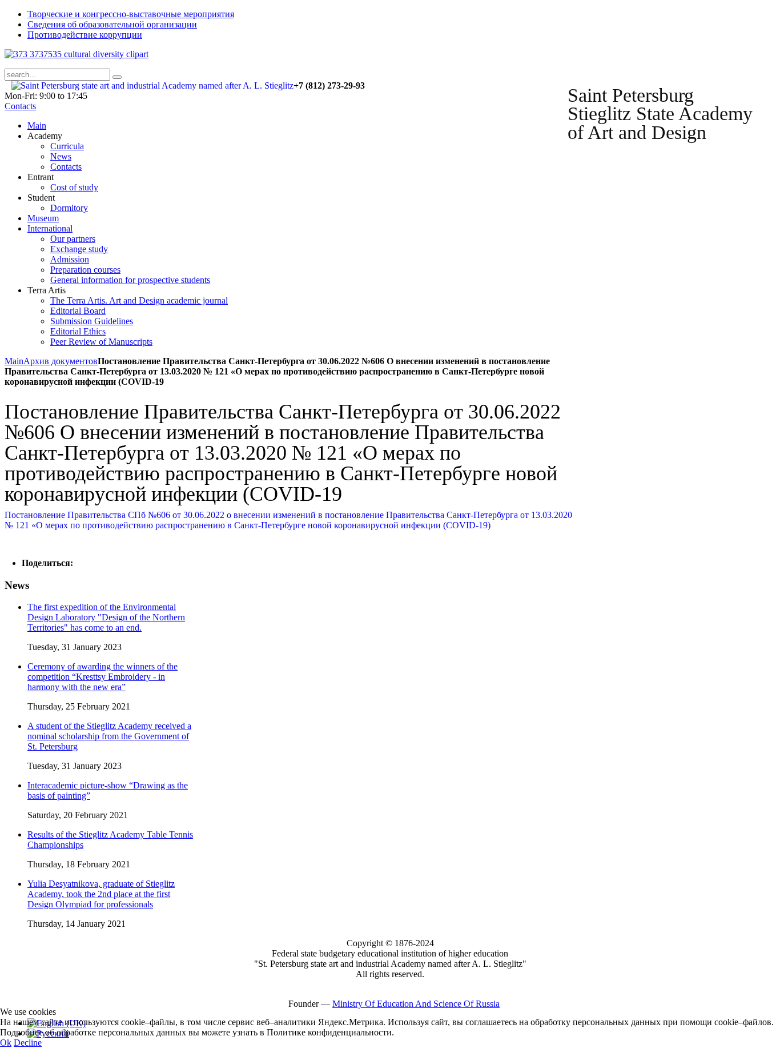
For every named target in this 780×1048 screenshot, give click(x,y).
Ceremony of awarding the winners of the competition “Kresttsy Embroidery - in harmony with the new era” (102, 677)
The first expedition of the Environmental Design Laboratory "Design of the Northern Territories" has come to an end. (106, 617)
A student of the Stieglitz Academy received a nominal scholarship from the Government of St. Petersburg (109, 736)
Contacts (20, 106)
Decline (28, 1042)
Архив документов (60, 361)
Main (14, 361)
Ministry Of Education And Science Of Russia (416, 1004)
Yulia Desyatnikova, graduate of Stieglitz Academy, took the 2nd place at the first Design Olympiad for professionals (101, 894)
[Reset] (117, 77)
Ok (5, 1042)
